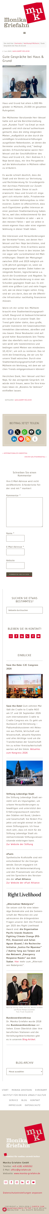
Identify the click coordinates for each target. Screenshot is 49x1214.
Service (13, 1100)
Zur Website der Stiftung (19, 844)
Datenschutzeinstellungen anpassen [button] (22, 1192)
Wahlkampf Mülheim (23, 400)
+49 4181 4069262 (22, 1166)
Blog (24, 1100)
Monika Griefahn (25, 14)
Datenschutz (32, 1105)
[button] (11, 432)
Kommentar (13, 495)
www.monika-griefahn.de (27, 1173)
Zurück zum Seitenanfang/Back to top (23, 1207)
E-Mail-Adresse (15, 546)
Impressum (15, 1105)
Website (10, 560)
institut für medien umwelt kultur (24, 1095)
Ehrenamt (41, 1090)
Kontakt (35, 1100)
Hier (17, 961)
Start (5, 1090)
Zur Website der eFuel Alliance (23, 882)
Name (10, 533)
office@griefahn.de (21, 1169)
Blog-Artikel (28, 1039)
